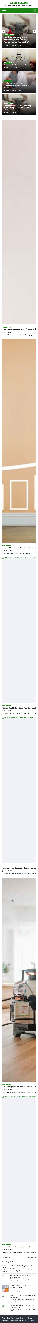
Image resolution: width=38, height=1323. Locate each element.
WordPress (30, 1320)
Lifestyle (5, 866)
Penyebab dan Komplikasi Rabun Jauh (19, 65)
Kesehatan (8, 37)
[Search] (34, 10)
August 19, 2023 (16, 112)
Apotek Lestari (19, 2)
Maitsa (7, 45)
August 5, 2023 (16, 45)
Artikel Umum (9, 103)
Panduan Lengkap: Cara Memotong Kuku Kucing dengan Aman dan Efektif (17, 108)
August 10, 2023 (16, 90)
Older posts (6, 1257)
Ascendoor (12, 1320)
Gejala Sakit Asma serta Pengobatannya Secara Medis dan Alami (17, 85)
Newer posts (31, 1257)
